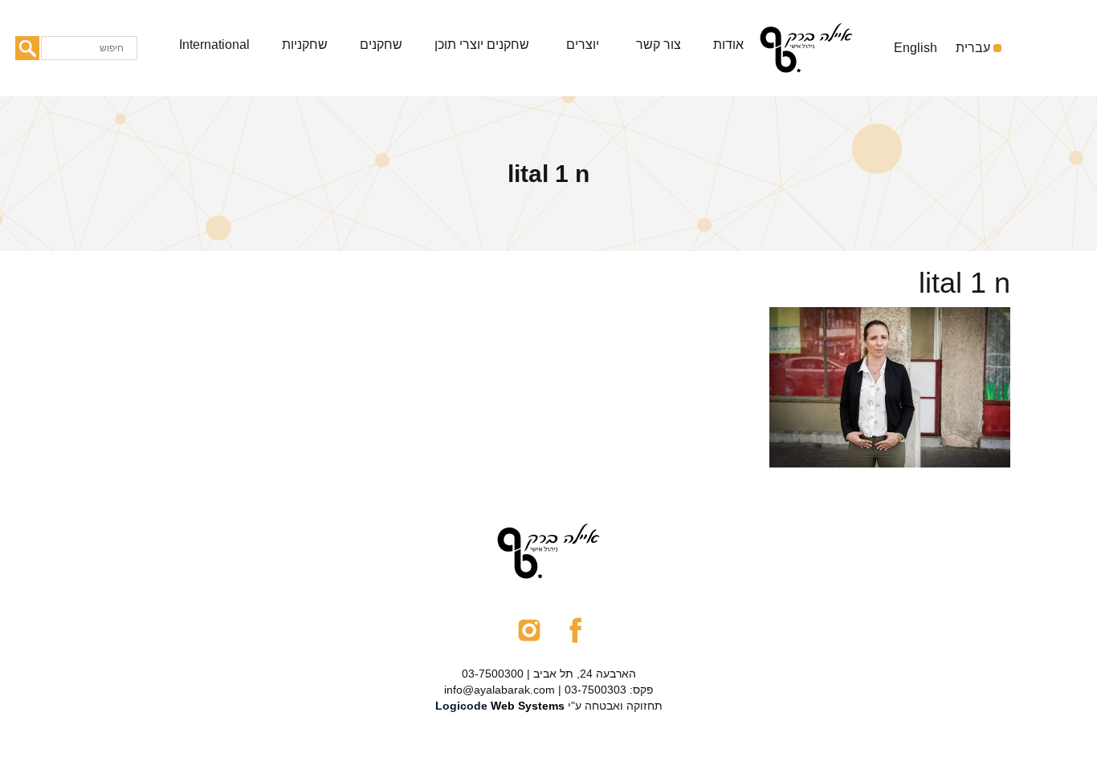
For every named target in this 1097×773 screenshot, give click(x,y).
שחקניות (305, 44)
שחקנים (381, 44)
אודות (728, 44)
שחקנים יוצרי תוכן (481, 44)
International (214, 44)
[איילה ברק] (821, 48)
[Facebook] (575, 628)
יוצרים (582, 44)
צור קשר (658, 44)
